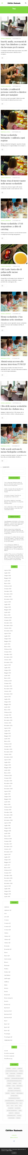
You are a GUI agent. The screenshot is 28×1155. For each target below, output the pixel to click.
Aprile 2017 (7, 865)
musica (13, 1093)
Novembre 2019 (8, 783)
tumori (18, 1118)
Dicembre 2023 (8, 654)
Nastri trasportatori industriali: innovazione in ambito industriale (12, 529)
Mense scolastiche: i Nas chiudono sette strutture (12, 318)
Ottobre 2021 (7, 723)
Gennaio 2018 (7, 841)
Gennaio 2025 (7, 620)
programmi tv (19, 1100)
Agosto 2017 (7, 854)
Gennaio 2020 (7, 778)
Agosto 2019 (7, 791)
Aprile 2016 (7, 896)
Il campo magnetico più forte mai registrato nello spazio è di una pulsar (14, 524)
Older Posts (5, 467)
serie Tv (11, 1113)
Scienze (6, 988)
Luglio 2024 (7, 636)
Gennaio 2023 (7, 683)
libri (13, 1085)
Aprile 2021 (7, 738)
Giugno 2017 (7, 859)
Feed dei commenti (9, 1056)
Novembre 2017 (8, 846)
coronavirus (11, 1075)
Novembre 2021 (8, 720)
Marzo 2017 (7, 867)
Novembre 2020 (8, 752)
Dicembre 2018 (8, 812)
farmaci (15, 1083)
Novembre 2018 (8, 815)
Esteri (5, 952)
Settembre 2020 (8, 757)
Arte (5, 913)
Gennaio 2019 (7, 809)
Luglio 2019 (7, 794)
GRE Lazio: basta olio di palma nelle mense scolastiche (11, 272)
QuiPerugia (7, 978)
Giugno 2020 (7, 765)
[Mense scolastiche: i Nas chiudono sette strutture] (14, 301)
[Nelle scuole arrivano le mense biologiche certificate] (14, 434)
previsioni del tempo (14, 1098)
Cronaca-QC (7, 923)
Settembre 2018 (8, 820)
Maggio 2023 (7, 673)
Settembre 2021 (8, 725)
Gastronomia (7, 959)
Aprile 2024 (7, 644)
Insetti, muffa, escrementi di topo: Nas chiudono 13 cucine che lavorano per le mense (14, 44)
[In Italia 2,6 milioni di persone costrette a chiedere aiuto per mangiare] (14, 74)
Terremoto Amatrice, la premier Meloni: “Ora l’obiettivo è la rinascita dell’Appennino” (13, 502)
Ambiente (6, 907)
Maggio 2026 (7, 578)
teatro (19, 1115)
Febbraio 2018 (8, 838)
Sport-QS (6, 1030)
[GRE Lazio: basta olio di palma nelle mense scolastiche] (14, 254)
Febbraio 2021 (8, 744)
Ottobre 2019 (7, 786)
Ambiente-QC (7, 910)
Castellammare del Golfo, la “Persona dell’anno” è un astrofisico (14, 522)
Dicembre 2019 (8, 780)
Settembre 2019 (8, 788)
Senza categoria (8, 998)
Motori (6, 962)
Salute (5, 985)
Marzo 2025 (7, 615)
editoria (7, 1078)
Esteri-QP (7, 955)
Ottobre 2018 (7, 817)
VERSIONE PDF (8, 1040)
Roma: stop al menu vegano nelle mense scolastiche (13, 182)
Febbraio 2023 (8, 680)
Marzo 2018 (7, 836)
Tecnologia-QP (8, 1037)
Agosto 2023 (7, 665)
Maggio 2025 (7, 609)
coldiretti (19, 1073)
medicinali (19, 1085)
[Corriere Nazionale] (14, 3)
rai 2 (8, 1105)
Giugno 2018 (7, 828)
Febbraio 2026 (8, 586)
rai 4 (16, 1105)
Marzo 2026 (7, 583)
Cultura (6, 933)
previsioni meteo (9, 1100)
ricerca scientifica (12, 1110)
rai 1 (21, 1103)
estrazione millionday (17, 1078)
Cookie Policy (8, 1150)
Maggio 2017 (7, 862)
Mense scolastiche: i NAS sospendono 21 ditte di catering (12, 226)
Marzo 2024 (7, 646)
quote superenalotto (12, 1103)
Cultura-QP (7, 939)
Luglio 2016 (7, 888)
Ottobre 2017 (7, 849)
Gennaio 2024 (7, 652)
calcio (14, 1068)
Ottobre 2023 (7, 659)
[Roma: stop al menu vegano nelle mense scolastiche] (14, 165)
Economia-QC (8, 949)
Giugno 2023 (7, 670)
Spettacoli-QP (8, 1014)
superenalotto (11, 1115)
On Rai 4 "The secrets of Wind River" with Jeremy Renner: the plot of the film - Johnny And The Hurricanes (13, 555)
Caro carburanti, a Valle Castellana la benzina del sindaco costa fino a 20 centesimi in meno (13, 508)
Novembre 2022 (8, 688)
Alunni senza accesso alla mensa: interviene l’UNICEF (13, 362)
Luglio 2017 (7, 857)
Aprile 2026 (7, 580)
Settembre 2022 (8, 694)
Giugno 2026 (7, 575)
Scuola (8, 358)
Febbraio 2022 (8, 712)
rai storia (17, 1108)
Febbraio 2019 (8, 807)
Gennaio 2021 (7, 746)
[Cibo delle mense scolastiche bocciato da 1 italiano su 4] (14, 391)
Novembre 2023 (8, 657)
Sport (5, 1020)
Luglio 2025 (7, 604)
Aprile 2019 (7, 802)
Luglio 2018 (7, 825)
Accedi (6, 1050)
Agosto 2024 (7, 633)
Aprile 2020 (7, 770)
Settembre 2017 (8, 851)
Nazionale (8, 38)
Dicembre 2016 (8, 875)
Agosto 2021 (7, 728)
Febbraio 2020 (8, 775)
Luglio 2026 (7, 573)
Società (6, 1001)
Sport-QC (6, 1024)
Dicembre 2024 (8, 623)
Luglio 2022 (7, 699)
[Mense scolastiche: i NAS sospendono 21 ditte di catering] (14, 208)
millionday (17, 1088)
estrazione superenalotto (14, 1080)
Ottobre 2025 (7, 596)
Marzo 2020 (7, 773)
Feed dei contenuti (9, 1053)
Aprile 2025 (7, 612)
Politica (6, 968)
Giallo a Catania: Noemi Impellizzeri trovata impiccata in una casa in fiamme (13, 490)
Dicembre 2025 (8, 591)
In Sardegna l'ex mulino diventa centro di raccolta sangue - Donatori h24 (14, 537)
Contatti (14, 1135)
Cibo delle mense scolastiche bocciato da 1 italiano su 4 (14, 407)
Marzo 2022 (7, 709)
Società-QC (7, 1004)
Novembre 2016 (8, 878)
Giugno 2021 (7, 733)
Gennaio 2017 (7, 873)
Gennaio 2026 (7, 588)
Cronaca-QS (7, 929)
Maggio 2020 (7, 767)
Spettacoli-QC (8, 1011)
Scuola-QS (7, 994)
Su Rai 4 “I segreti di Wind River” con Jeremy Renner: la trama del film (13, 558)
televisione (11, 1118)
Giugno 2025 (7, 607)
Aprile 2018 (7, 833)
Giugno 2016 (7, 891)
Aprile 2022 (7, 707)
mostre (7, 1093)
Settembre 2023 (8, 662)
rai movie (10, 1108)
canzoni (20, 1068)
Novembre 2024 (8, 625)
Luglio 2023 (7, 667)
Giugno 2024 (7, 638)
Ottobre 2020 (7, 754)
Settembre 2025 (8, 599)
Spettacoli (7, 1007)
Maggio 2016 (7, 894)
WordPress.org (8, 1058)
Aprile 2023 (7, 675)
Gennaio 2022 (7, 715)
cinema (21, 1070)
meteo (10, 1088)
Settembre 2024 (8, 630)
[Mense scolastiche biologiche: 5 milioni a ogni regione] (14, 120)
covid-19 (18, 1075)
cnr (7, 1073)
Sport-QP (6, 1027)
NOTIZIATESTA (14, 1095)
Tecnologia (7, 1033)
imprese (8, 1085)
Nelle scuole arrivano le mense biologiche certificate (13, 450)
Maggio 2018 (7, 830)
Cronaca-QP (7, 926)
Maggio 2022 (7, 704)
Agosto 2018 (7, 823)
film (20, 1083)
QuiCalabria (7, 975)
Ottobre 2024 (7, 628)
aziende (9, 1068)
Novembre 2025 (8, 594)
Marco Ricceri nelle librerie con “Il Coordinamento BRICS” (13, 549)
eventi (9, 1083)
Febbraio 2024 (8, 649)
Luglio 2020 (7, 762)
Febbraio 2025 (8, 617)
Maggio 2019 (7, 799)
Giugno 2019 (7, 796)
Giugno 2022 (7, 702)
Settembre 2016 (8, 883)
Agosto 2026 (7, 570)
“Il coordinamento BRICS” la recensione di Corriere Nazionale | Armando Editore (13, 546)
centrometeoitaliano (11, 1070)
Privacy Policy (14, 1137)
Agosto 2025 (7, 602)
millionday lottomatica (14, 1090)
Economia (6, 946)
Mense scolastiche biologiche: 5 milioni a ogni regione (13, 138)
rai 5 (20, 1105)
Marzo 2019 (7, 804)
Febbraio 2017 (8, 870)
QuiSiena (6, 981)
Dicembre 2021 (8, 717)
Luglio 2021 (7, 730)
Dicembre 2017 (8, 844)
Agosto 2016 (7, 886)
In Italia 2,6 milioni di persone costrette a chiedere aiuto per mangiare (13, 92)
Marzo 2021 (7, 741)
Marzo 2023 (7, 678)
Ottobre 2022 (7, 691)
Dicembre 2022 (8, 686)
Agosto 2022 (7, 696)
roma (20, 1110)
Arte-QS (6, 916)
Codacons (12, 1073)
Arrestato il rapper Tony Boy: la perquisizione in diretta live (12, 496)
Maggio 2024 (7, 641)
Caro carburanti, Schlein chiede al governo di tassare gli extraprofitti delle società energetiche (13, 484)
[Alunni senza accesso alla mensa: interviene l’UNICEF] (14, 346)
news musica (20, 1093)
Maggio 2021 (7, 736)
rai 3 (12, 1105)
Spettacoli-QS (8, 1017)
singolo (17, 1113)
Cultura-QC (7, 936)
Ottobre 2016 (7, 880)
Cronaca (3, 38)
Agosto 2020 (7, 759)
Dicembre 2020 (8, 749)
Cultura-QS (7, 942)
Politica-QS (7, 972)
